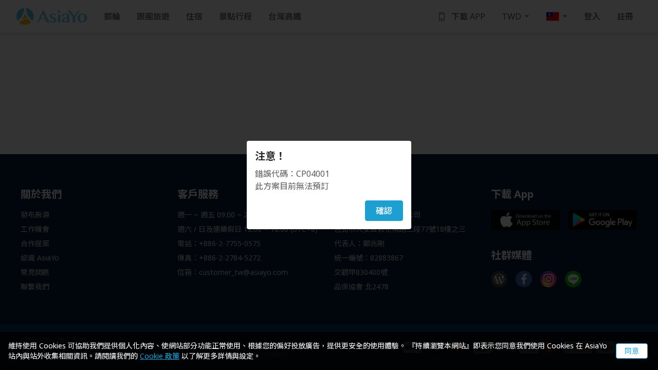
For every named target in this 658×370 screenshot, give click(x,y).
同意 (632, 351)
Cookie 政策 (159, 356)
